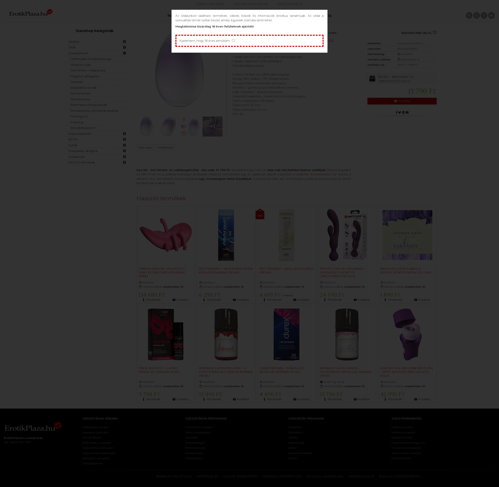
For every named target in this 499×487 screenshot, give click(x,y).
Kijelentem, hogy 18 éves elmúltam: (204, 41)
